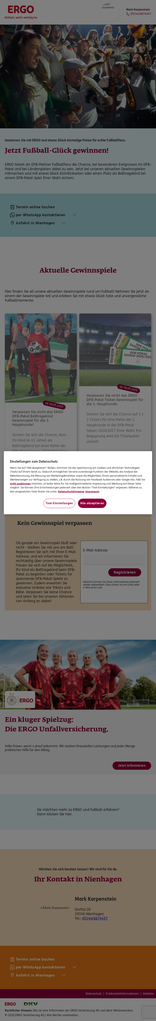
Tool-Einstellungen (59, 503)
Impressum (92, 491)
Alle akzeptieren (92, 503)
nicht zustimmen (20, 483)
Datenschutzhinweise (71, 491)
